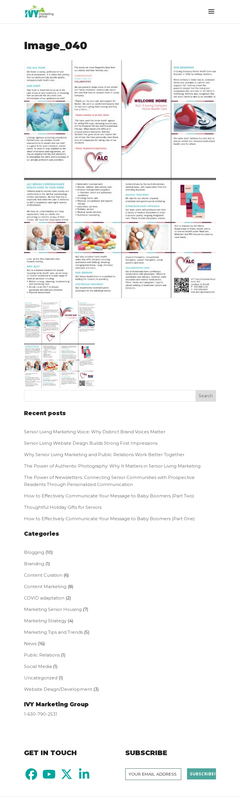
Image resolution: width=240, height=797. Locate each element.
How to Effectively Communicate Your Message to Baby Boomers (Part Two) (110, 496)
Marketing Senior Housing (53, 609)
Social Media (38, 666)
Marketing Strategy (45, 620)
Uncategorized (40, 678)
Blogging (34, 552)
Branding (34, 563)
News (30, 643)
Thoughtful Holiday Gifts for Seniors (63, 507)
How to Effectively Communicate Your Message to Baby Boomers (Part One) (109, 518)
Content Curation (43, 575)
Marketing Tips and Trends (53, 632)
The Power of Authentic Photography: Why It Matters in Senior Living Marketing (112, 466)
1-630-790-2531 (40, 714)
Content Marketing (45, 586)
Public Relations (42, 655)
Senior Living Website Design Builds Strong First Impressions (90, 443)
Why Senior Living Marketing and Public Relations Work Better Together (104, 454)
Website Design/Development (58, 689)
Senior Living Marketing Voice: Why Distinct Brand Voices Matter (94, 431)
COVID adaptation (44, 598)
